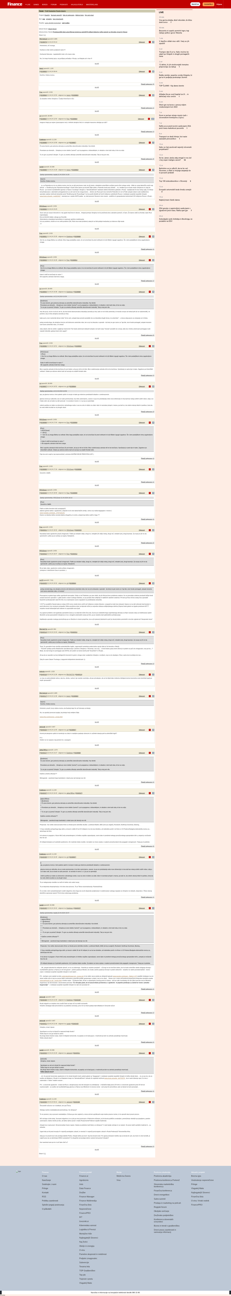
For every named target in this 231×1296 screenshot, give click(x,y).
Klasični (47, 15)
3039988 (44, 142)
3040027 (44, 753)
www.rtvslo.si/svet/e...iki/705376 (114, 1078)
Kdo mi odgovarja (68, 15)
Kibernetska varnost (87, 1225)
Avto (81, 1184)
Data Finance (85, 1188)
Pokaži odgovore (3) (147, 84)
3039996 (44, 346)
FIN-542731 (43, 629)
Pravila (58, 11)
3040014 (44, 632)
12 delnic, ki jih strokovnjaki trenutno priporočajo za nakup (174, 66)
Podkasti (64, 5)
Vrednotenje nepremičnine (202, 1180)
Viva (118, 1180)
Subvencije (84, 1262)
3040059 (44, 1102)
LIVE (28, 5)
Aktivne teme (79, 15)
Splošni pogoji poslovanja (53, 1205)
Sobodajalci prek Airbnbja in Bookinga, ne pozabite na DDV (175, 220)
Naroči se (195, 4)
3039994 (44, 292)
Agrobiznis (83, 1180)
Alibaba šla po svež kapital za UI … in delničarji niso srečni (174, 95)
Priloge (45, 1188)
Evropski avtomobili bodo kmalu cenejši (175, 190)
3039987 (44, 119)
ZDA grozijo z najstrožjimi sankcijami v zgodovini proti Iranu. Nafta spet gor (174, 209)
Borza (45, 5)
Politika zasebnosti (50, 1201)
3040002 (44, 554)
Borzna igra (196, 1176)
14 (153, 119)
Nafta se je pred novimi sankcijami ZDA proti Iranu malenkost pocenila (175, 127)
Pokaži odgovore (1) (147, 108)
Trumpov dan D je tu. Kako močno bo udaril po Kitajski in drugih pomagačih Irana (174, 54)
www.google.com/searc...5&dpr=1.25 (125, 976)
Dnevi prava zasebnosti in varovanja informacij (165, 1231)
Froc (41, 92)
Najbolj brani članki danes (169, 200)
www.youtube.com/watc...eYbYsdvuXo (52, 513)
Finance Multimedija (88, 1201)
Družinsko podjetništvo (163, 1215)
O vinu (82, 1250)
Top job (82, 1275)
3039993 (44, 260)
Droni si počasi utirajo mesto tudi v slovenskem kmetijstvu (173, 116)
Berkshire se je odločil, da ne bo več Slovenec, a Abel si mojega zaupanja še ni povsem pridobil (175, 170)
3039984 (44, 95)
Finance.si (83, 1176)
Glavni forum (52, 29)
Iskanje (63, 11)
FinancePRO (84, 1213)
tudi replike (66, 23)
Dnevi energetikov (161, 1195)
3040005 (44, 583)
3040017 (44, 696)
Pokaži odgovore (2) (147, 335)
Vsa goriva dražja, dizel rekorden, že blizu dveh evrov (175, 21)
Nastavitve (52, 11)
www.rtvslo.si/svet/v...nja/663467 (50, 196)
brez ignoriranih (58, 19)
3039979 (44, 42)
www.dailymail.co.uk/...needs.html (51, 980)
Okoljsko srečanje (161, 1211)
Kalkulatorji (77, 5)
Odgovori (142, 42)
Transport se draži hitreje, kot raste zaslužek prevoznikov (173, 138)
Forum (54, 5)
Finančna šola (85, 1205)
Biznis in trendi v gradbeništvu (167, 1226)
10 (185, 160)
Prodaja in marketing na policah (167, 1203)
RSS (44, 1197)
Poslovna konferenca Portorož (167, 1180)
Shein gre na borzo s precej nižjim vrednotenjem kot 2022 (172, 106)
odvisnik (42, 727)
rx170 (41, 580)
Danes (36, 5)
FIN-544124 (43, 39)
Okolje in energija (86, 1246)
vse (43, 19)
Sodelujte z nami (49, 1184)
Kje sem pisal (89, 15)
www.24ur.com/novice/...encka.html (51, 717)
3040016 (44, 674)
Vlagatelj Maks (85, 1283)
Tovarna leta (84, 1267)
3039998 (44, 422)
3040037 (44, 793)
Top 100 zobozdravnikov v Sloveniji (173, 181)
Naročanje (46, 1180)
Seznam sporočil (56, 15)
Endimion (42, 139)
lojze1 (41, 68)
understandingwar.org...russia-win (73, 976)
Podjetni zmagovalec (88, 1258)
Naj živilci (83, 1242)
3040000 (44, 493)
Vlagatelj (208, 4)
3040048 (44, 1000)
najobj (41, 167)
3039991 (44, 236)
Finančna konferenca (163, 1191)
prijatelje (49, 19)
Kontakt (45, 1193)
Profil (46, 11)
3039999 (44, 469)
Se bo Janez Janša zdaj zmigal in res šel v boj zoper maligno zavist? (175, 159)
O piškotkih (46, 1209)
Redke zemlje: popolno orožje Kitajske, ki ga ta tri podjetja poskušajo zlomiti (175, 76)
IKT (80, 1217)
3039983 (44, 71)
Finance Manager (86, 1197)
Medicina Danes (124, 1176)
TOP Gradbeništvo (87, 1271)
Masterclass (92, 5)
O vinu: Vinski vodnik (200, 1201)
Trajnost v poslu (86, 1279)
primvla (42, 671)
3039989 (44, 170)
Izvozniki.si (84, 1221)
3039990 (44, 209)
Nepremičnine (85, 1209)
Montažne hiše (85, 1234)
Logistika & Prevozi (87, 1229)
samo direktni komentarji (53, 23)
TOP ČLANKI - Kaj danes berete (171, 86)
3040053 (44, 1053)
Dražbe (82, 1193)
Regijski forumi (160, 1207)
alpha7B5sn (43, 750)
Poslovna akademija (162, 1176)
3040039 (44, 857)
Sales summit (159, 1199)
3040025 (44, 730)
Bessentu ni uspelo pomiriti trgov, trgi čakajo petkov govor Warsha (174, 32)
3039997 (44, 386)
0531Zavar (43, 206)
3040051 (44, 1024)
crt (40, 116)
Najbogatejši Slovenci (88, 1238)
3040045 (44, 908)
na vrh (97, 63)
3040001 (44, 530)
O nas (44, 1176)
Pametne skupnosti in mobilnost (92, 1254)
